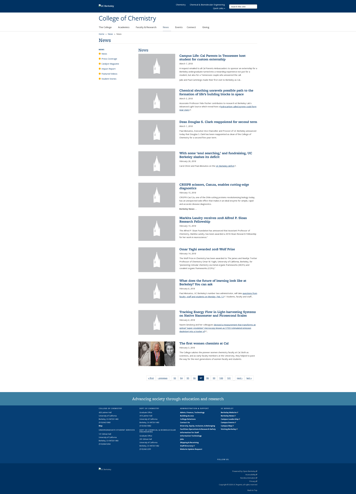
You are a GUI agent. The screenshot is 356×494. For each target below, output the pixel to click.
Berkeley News (228, 416)
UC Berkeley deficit (226, 165)
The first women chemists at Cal (204, 343)
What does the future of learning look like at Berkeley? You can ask (212, 282)
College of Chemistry (127, 18)
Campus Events (228, 422)
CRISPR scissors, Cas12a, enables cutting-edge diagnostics (214, 186)
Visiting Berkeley (229, 429)
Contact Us (185, 422)
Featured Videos (109, 73)
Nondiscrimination (248, 478)
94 (182, 379)
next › (240, 378)
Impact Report (109, 68)
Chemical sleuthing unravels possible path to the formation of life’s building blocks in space (216, 92)
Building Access (187, 416)
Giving (205, 27)
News (166, 27)
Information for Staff (189, 432)
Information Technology (191, 436)
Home (101, 34)
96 (195, 379)
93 (176, 379)
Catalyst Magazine (110, 63)
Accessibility (251, 474)
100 (222, 379)
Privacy (253, 481)
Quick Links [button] (218, 8)
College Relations (188, 419)
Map (100, 426)
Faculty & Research (146, 27)
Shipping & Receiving (189, 442)
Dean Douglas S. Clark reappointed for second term (218, 122)
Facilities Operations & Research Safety (198, 429)
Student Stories (109, 78)
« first (152, 378)
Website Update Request (191, 449)
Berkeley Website (229, 412)
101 (230, 379)
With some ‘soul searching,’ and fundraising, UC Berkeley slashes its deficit (215, 155)
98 (208, 379)
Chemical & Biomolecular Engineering (207, 4)
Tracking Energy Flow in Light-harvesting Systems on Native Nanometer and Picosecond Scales (217, 314)
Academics (124, 27)
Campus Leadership (230, 419)
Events (179, 27)
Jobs (182, 439)
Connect (191, 27)
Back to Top (252, 490)
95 (189, 379)
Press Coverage (109, 58)
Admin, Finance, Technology (192, 412)
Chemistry (181, 4)
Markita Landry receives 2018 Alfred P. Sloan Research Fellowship (213, 220)
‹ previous (163, 378)
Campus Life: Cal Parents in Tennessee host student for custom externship (212, 57)
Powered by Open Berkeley (244, 471)
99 (215, 379)
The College (105, 27)
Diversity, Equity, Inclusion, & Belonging (197, 426)
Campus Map (227, 426)
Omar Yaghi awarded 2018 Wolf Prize (207, 249)
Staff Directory (187, 446)
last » (250, 378)
